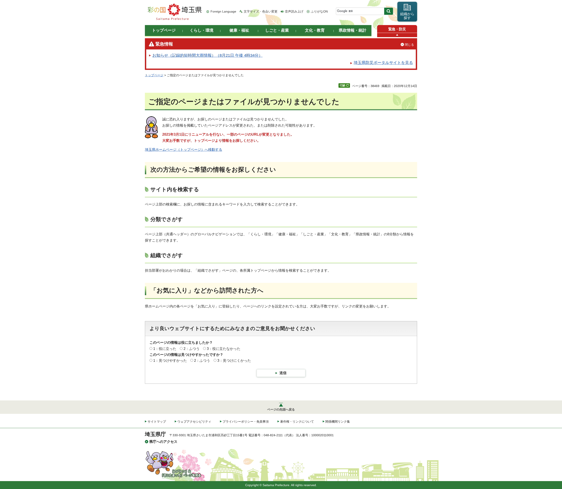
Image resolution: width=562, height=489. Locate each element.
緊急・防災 (397, 29)
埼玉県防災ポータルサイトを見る (383, 62)
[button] (397, 35)
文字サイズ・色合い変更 (260, 11)
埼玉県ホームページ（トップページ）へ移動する (183, 149)
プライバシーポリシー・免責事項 (246, 421)
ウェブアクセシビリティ (194, 421)
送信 (282, 373)
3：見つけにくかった (234, 360)
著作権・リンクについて (297, 421)
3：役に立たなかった (223, 349)
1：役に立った (164, 349)
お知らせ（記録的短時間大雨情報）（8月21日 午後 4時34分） (207, 55)
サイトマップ (157, 421)
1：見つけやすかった (170, 360)
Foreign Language (223, 11)
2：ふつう (192, 349)
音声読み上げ (294, 11)
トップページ (154, 75)
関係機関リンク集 (337, 421)
